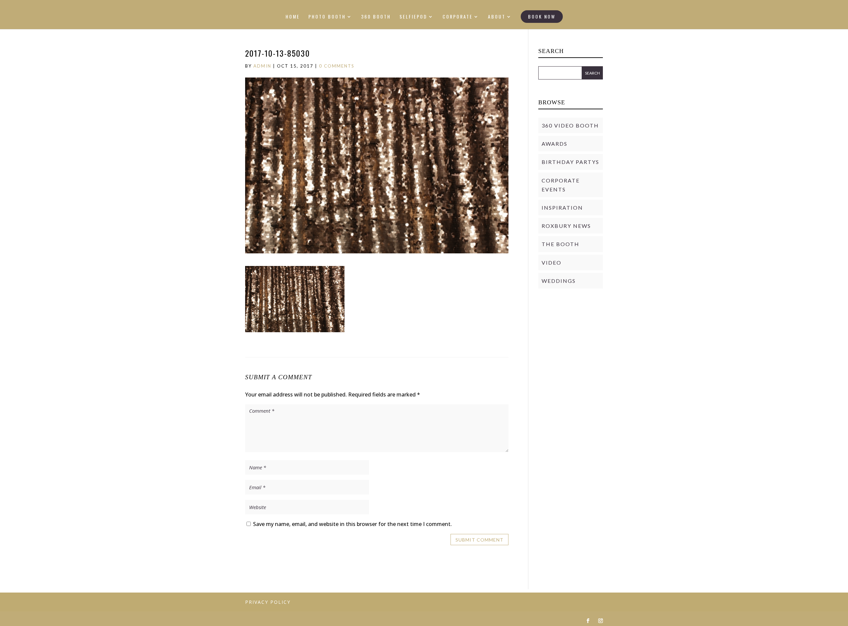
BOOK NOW (542, 16)
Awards (554, 143)
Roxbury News (566, 226)
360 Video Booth (570, 125)
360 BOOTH (376, 17)
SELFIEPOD (413, 17)
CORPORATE (458, 17)
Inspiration (562, 207)
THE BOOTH (560, 244)
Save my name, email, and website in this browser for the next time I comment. (352, 524)
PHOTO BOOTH (327, 17)
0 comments (336, 66)
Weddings (559, 281)
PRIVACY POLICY (268, 602)
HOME (293, 17)
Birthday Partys (570, 162)
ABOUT (496, 17)
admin (262, 66)
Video (551, 262)
